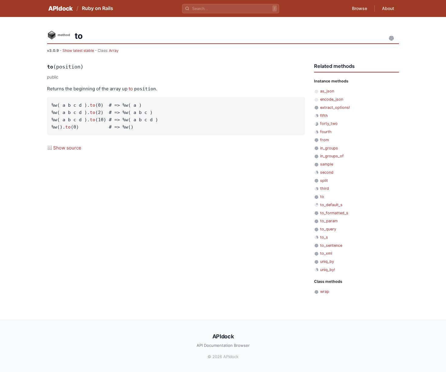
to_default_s (331, 205)
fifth (324, 115)
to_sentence (331, 245)
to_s (324, 237)
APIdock (60, 8)
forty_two (329, 123)
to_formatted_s (334, 213)
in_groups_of (332, 156)
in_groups (329, 148)
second (326, 172)
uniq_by (327, 261)
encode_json (331, 99)
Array (114, 50)
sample (326, 164)
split (324, 180)
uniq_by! (327, 269)
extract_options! (335, 107)
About (388, 8)
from (324, 140)
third (324, 188)
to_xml (326, 253)
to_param (329, 221)
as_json (327, 91)
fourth (326, 131)
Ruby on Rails (97, 8)
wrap (324, 291)
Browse (359, 8)
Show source (67, 148)
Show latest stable (79, 50)
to (131, 89)
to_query (328, 229)
